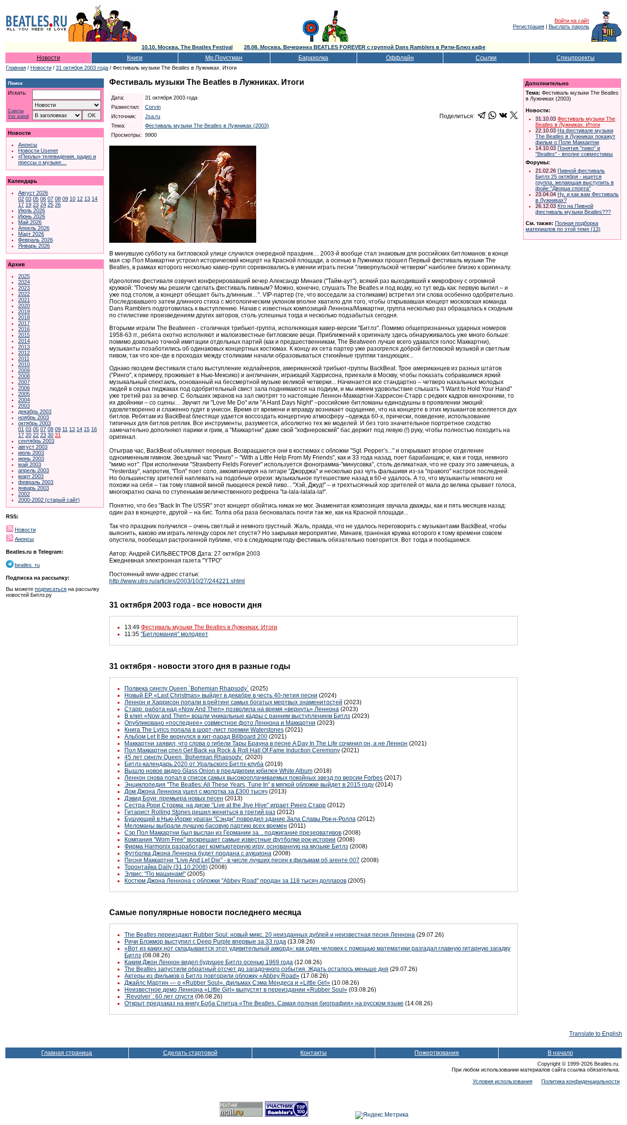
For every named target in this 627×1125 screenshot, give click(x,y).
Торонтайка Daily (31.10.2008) (166, 867)
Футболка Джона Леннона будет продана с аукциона (197, 853)
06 (43, 199)
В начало (560, 1052)
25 (50, 204)
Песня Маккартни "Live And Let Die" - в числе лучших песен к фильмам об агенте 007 (242, 860)
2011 (23, 358)
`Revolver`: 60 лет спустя (158, 996)
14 (94, 199)
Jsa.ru (152, 116)
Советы (16, 111)
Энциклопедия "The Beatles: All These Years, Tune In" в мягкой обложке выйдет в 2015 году (249, 784)
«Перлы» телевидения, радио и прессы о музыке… (57, 159)
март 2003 (31, 476)
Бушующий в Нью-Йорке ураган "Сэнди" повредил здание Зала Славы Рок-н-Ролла (240, 819)
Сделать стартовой (190, 1052)
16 (94, 429)
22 (36, 435)
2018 (24, 317)
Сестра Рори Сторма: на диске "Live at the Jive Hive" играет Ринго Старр (225, 805)
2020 (24, 305)
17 (21, 204)
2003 (24, 406)
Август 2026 (33, 193)
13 (87, 199)
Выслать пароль (569, 26)
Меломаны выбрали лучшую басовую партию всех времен (205, 825)
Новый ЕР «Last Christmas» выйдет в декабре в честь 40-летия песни (220, 695)
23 (36, 204)
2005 (24, 394)
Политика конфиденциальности (580, 1081)
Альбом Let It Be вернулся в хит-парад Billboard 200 (195, 736)
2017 (24, 323)
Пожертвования (436, 1052)
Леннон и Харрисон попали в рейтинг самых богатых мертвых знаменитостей (233, 702)
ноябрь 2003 (33, 417)
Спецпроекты (575, 57)
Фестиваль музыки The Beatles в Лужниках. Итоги (209, 627)
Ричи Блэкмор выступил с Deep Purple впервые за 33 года (205, 941)
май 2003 (29, 464)
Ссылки (486, 57)
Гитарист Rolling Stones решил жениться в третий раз (199, 812)
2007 (24, 382)
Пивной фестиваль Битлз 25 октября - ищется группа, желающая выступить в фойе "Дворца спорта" (574, 179)
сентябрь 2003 (36, 441)
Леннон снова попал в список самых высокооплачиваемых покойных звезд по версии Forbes (253, 777)
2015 (24, 335)
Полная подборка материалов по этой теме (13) (563, 226)
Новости (48, 57)
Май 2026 (30, 222)
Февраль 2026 (35, 240)
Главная (16, 68)
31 (58, 435)
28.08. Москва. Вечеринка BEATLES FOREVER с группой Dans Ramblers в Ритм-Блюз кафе (364, 47)
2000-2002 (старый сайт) (49, 500)
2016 (24, 329)
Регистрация (528, 26)
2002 (24, 494)
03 (28, 199)
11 (65, 429)
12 (80, 199)
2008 (24, 376)
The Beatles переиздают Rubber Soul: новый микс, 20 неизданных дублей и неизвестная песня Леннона (269, 934)
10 (72, 199)
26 (58, 204)
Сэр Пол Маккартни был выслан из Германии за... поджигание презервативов (232, 832)
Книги (135, 57)
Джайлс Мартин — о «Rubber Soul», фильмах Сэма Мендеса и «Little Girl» (227, 982)
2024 (24, 282)
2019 (24, 311)
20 (28, 435)
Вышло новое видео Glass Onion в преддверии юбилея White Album (218, 770)
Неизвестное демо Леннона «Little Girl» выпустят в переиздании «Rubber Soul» (235, 989)
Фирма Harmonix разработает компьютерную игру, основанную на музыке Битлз (236, 846)
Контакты (313, 1052)
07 (50, 199)
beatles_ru (27, 565)
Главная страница (66, 1052)
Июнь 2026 (31, 216)
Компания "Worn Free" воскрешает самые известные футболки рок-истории (230, 839)
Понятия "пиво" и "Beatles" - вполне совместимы (574, 151)
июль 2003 (31, 453)
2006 (24, 388)
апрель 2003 (33, 470)
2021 (24, 300)
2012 (24, 353)
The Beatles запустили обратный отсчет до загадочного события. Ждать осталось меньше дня (256, 969)
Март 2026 (31, 234)
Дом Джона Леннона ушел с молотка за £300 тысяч (195, 791)
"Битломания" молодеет (174, 634)
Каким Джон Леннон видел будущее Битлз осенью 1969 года (208, 962)
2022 (24, 294)
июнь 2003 (31, 458)
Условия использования (502, 1081)
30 (50, 435)
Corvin (153, 107)
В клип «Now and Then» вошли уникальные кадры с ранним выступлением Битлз (237, 716)
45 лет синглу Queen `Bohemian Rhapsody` (183, 757)
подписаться (51, 589)
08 (58, 199)
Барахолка (313, 57)
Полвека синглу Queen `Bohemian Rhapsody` (186, 688)
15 (87, 429)
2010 (24, 364)
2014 (24, 341)
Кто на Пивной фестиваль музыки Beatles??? (573, 209)
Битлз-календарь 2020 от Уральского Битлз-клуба (194, 764)
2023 (24, 288)
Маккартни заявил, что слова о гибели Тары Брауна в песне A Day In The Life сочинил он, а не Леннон (266, 743)
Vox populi (18, 116)
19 (28, 204)
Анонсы (27, 145)
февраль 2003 (35, 482)
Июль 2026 (31, 210)
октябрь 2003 (34, 423)
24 (43, 204)
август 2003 (33, 447)
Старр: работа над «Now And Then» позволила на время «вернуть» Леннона (231, 709)
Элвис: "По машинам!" (155, 873)
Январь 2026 (34, 246)
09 (65, 199)
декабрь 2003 (34, 411)
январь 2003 (33, 488)
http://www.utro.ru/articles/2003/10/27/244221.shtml (177, 581)
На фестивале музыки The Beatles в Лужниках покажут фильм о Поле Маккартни (575, 136)
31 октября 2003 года (82, 68)
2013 (24, 347)
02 (21, 199)
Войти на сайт (572, 21)
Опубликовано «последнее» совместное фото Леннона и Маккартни (219, 722)
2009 (24, 370)
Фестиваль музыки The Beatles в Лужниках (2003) (207, 125)
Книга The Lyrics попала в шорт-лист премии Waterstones (204, 729)
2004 (24, 400)
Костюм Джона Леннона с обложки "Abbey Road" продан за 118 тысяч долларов (235, 880)
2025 (24, 276)
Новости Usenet (38, 150)
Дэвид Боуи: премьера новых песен (173, 798)
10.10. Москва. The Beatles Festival (187, 47)
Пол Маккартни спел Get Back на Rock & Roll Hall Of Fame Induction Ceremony (232, 750)
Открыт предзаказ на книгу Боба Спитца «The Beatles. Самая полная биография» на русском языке (264, 1003)
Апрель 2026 (33, 228)
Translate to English (595, 1033)
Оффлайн (400, 57)
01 (21, 429)
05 (36, 199)
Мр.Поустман (223, 57)
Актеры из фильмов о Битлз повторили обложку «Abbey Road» (211, 975)
